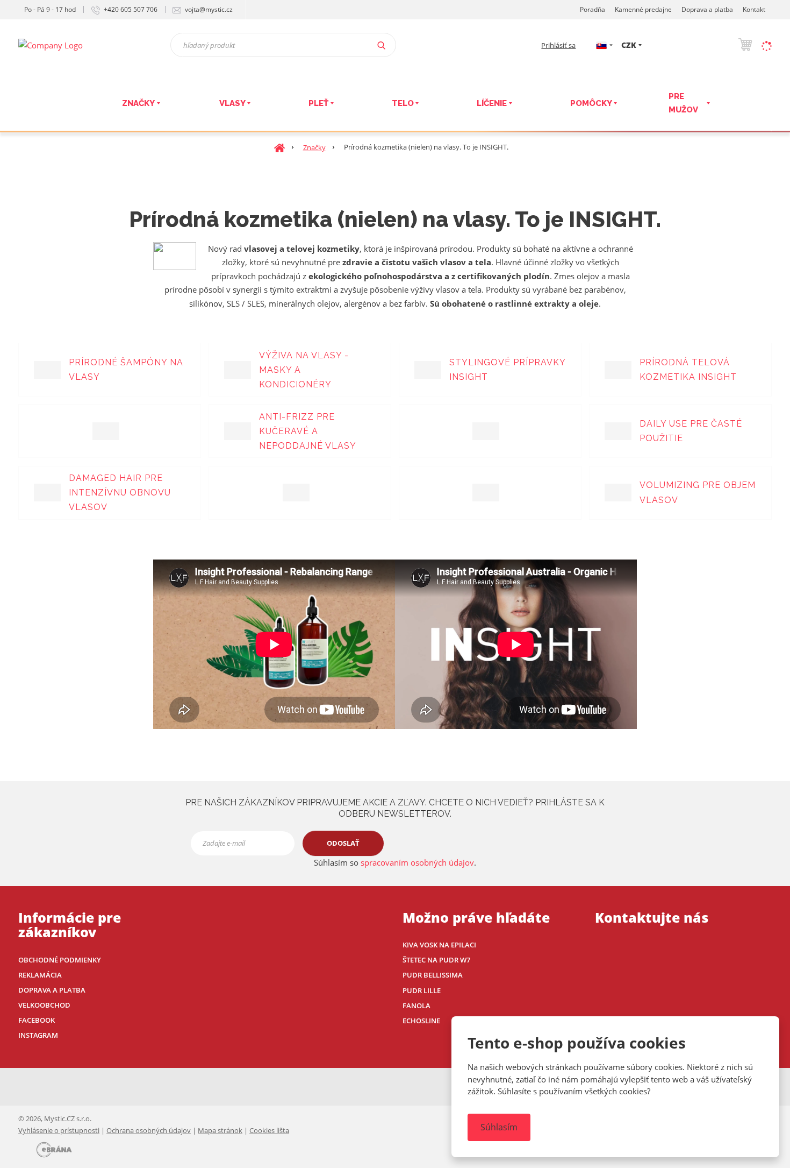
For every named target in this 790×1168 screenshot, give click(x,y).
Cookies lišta (269, 1130)
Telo (403, 103)
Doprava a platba (707, 9)
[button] (601, 44)
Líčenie (492, 103)
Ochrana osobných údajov (148, 1130)
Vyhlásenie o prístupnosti (58, 1130)
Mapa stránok (220, 1130)
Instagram (38, 1035)
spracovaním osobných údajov (417, 862)
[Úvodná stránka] (50, 44)
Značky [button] (138, 103)
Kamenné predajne (643, 9)
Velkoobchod (44, 1005)
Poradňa (592, 9)
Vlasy (232, 103)
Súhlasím (499, 1127)
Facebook (36, 1020)
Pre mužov (683, 103)
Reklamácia (40, 975)
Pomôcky (591, 103)
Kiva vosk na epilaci (439, 945)
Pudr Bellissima (433, 975)
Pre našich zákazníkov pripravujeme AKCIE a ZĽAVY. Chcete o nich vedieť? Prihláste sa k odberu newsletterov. (395, 808)
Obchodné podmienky (59, 960)
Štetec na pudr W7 (436, 960)
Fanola (416, 1005)
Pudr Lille (422, 990)
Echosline (421, 1020)
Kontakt (754, 9)
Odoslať (343, 843)
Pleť (318, 103)
